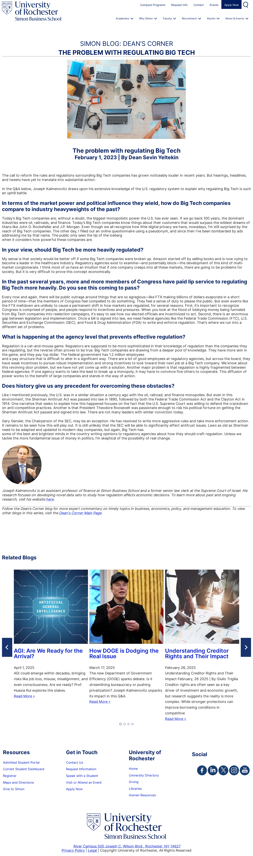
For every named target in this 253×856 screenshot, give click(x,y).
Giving (134, 782)
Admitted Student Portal (21, 762)
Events (214, 5)
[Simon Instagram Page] (234, 770)
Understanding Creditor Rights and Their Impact (197, 654)
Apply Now (231, 5)
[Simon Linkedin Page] (213, 770)
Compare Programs (152, 5)
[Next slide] (246, 647)
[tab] (120, 724)
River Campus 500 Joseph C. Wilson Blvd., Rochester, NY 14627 (127, 846)
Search (246, 4)
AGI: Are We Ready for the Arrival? (48, 654)
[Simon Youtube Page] (245, 770)
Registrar (9, 776)
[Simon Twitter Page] (223, 770)
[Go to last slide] (7, 647)
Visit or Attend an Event (84, 782)
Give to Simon (13, 789)
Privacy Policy (73, 850)
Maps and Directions (18, 782)
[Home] (31, 11)
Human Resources (142, 795)
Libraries (135, 788)
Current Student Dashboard (23, 769)
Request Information (81, 769)
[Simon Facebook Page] (202, 770)
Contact (199, 5)
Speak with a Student (82, 776)
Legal (92, 850)
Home (133, 768)
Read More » (24, 696)
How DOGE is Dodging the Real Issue (124, 654)
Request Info (179, 5)
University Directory (144, 775)
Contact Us (74, 762)
